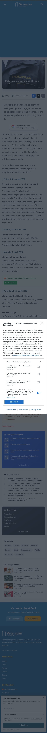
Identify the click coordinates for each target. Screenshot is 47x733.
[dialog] (23, 366)
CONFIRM (14, 402)
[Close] (43, 323)
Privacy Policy (36, 410)
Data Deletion (11, 410)
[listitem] (23, 362)
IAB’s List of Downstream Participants (26, 355)
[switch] (38, 367)
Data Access (23, 410)
